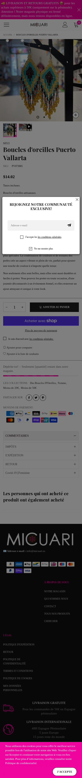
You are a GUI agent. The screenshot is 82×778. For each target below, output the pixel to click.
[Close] (77, 199)
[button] (69, 225)
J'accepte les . (43, 237)
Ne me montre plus (43, 248)
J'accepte (64, 771)
